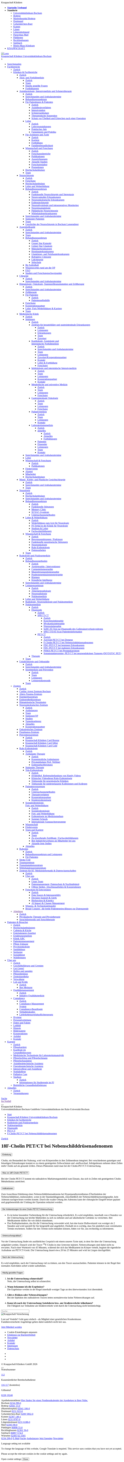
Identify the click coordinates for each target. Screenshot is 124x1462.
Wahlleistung (19, 957)
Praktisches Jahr (39, 129)
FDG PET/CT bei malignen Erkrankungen (64, 648)
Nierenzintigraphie (52, 626)
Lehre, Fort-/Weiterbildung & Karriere (43, 308)
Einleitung (6, 1154)
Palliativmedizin (39, 411)
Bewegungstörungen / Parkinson (47, 539)
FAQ (27, 270)
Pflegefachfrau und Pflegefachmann (30, 1058)
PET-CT (42, 634)
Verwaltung (18, 979)
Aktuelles (48, 436)
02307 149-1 (15, 1416)
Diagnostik (36, 610)
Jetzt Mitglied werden (11, 1327)
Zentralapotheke (21, 976)
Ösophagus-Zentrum (29, 732)
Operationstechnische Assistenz (28, 1066)
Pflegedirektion (20, 974)
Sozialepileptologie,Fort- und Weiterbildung (36, 804)
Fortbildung (37, 143)
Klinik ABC (19, 938)
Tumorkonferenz (33, 721)
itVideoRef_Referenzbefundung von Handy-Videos (56, 775)
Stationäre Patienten (34, 219)
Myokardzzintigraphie (54, 623)
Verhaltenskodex (27, 1012)
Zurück (16, 69)
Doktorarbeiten (38, 550)
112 (3, 1374)
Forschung (30, 181)
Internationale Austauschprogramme (48, 821)
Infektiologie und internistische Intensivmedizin (54, 368)
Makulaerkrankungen (41, 248)
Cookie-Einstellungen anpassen (22, 1332)
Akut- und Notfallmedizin (31, 77)
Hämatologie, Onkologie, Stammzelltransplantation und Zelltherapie (51, 284)
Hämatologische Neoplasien (32, 702)
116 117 (5, 1385)
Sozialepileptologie (40, 811)
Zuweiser (42, 338)
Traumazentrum (26, 862)
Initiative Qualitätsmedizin (31, 995)
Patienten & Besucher (17, 922)
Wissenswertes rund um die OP (40, 267)
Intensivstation (38, 110)
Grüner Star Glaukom (41, 246)
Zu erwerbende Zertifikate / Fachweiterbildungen (54, 838)
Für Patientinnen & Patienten (39, 102)
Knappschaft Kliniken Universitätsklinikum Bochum (26, 56)
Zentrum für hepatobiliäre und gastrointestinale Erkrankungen (60, 324)
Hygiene (17, 1017)
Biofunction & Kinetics (42, 900)
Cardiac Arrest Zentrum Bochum (35, 691)
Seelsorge (18, 952)
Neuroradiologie (39, 593)
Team (28, 83)
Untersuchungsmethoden (43, 515)
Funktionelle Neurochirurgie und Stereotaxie (52, 194)
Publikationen (38, 156)
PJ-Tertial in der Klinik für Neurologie (49, 525)
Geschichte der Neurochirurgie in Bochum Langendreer (52, 224)
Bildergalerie (19, 1031)
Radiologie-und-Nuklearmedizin (34, 555)
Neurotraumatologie (41, 208)
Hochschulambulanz (35, 170)
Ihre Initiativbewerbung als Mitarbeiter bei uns (53, 840)
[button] (6, 1438)
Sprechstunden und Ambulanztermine (43, 96)
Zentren (17, 686)
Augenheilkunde (27, 227)
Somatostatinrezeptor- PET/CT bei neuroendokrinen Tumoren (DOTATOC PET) (82, 653)
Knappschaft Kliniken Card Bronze (42, 740)
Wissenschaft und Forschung (39, 148)
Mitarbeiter (30, 474)
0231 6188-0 (24, 1422)
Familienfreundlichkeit (42, 145)
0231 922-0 (17, 1411)
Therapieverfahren (40, 794)
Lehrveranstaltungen (41, 126)
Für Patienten (31, 295)
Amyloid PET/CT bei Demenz (58, 640)
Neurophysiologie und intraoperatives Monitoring (55, 205)
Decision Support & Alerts (44, 898)
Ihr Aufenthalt (32, 265)
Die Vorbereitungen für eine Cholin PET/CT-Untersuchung (27, 1209)
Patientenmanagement (23, 941)
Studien (29, 718)
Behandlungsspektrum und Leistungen (43, 854)
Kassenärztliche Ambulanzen (45, 759)
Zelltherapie (31, 292)
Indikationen (7, 1188)
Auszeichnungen (39, 159)
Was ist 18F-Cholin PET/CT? (15, 1173)
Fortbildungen (32, 88)
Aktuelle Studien (39, 162)
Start (9, 1114)
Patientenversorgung (35, 786)
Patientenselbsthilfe (40, 300)
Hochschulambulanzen (24, 927)
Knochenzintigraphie (54, 621)
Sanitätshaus (19, 949)
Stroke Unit (24, 859)
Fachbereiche (13, 66)
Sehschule (36, 262)
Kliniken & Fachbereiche (25, 72)
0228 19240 (7, 1395)
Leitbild (17, 1025)
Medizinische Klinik (29, 314)
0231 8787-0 (14, 1419)
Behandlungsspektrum (36, 99)
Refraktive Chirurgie (41, 257)
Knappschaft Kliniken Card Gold (41, 745)
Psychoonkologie (21, 946)
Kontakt (41, 360)
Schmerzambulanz (40, 113)
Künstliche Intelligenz (41, 580)
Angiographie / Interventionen (45, 566)
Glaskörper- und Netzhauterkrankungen (50, 254)
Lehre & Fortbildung (47, 363)
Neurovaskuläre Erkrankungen (46, 197)
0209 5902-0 (27, 1414)
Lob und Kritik (20, 982)
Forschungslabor (39, 164)
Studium (17, 1077)
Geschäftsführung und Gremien (28, 965)
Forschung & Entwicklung (38, 889)
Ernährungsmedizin (22, 936)
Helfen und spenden (23, 971)
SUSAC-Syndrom (40, 512)
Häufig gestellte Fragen (36, 85)
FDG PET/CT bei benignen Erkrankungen (64, 645)
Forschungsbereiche (41, 153)
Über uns (29, 876)
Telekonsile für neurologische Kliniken (50, 781)
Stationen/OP (31, 716)
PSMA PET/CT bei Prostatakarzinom (61, 650)
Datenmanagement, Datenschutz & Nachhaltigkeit (55, 884)
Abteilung (18, 911)
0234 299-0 (15, 1403)
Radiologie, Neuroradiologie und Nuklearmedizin (49, 601)
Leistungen (43, 330)
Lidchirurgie (37, 259)
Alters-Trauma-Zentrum (30, 694)
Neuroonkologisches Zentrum (33, 705)
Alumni (29, 471)
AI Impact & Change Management (48, 903)
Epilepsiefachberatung (42, 764)
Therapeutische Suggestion (44, 115)
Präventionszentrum (28, 735)
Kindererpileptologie (41, 800)
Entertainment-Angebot (24, 933)
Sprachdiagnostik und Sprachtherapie (37, 919)
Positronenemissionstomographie (47, 574)
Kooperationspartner (35, 305)
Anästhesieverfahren (41, 107)
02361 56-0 (22, 1430)
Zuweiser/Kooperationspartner (52, 357)
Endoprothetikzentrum (30, 699)
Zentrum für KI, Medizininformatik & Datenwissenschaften (47, 870)
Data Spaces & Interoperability (46, 895)
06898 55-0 (17, 1427)
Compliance (19, 998)
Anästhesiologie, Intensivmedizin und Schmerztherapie (45, 91)
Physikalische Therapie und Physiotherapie (39, 917)
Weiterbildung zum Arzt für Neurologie (50, 523)
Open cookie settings (11, 1459)
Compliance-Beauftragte (31, 1009)
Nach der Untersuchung (12, 1257)
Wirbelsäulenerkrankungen (44, 213)
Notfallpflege (19, 1071)
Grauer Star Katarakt (41, 243)
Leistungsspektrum (34, 585)
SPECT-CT (43, 615)
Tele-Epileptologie (34, 770)
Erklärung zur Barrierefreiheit (21, 1335)
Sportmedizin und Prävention (39, 669)
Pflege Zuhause (20, 944)
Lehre (28, 121)
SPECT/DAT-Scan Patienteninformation (63, 631)
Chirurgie (23, 276)
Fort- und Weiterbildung (42, 813)
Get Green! (18, 968)
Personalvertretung (22, 1020)
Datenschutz (13, 1348)
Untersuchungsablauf (11, 1235)
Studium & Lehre (39, 528)
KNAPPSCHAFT (16, 48)
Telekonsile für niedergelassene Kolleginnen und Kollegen (59, 783)
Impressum (12, 1345)
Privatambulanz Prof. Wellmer (45, 762)
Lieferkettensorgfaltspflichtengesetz (36, 1014)
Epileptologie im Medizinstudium (47, 816)
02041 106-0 (24, 1408)
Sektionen (30, 319)
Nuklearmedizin (39, 596)
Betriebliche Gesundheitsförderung (30, 1085)
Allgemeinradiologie (41, 591)
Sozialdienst (19, 955)
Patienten (42, 441)
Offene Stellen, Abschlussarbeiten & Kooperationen (56, 887)
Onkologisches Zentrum (30, 729)
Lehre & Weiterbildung (36, 517)
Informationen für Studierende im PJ (36, 1082)
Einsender (42, 444)
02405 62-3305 (18, 1435)
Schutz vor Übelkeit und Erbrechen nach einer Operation (58, 118)
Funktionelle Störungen (42, 506)
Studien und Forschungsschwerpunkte (43, 273)
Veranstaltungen (21, 1093)
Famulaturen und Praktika (43, 132)
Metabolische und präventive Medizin (49, 384)
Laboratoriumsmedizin (42, 425)
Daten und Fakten (21, 1022)
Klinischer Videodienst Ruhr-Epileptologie (51, 778)
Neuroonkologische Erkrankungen (47, 200)
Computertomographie (42, 569)
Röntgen (35, 577)
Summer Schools (39, 819)
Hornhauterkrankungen (42, 251)
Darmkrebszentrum (28, 697)
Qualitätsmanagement (23, 990)
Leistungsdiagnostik (41, 680)
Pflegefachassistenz (22, 1060)
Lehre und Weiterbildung (37, 186)
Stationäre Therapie (34, 767)
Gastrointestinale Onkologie (44, 398)
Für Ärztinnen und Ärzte (37, 134)
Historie (17, 1028)
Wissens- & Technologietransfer (40, 906)
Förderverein (31, 468)
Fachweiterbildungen (41, 531)
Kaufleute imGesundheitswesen (22, 1051)
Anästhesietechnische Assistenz (28, 1063)
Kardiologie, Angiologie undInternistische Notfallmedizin (45, 342)
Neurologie (24, 490)
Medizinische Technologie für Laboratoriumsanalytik (38, 1055)
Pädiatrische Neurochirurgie (44, 210)
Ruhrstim (23, 849)
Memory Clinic (38, 509)
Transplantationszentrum (31, 865)
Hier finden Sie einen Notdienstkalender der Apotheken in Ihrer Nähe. (54, 1400)
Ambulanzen (31, 710)
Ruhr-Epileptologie (40, 547)
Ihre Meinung (25, 987)
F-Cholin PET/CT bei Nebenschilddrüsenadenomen (68, 642)
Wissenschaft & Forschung (38, 460)
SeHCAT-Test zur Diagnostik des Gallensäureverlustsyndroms (73, 629)
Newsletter (12, 1337)
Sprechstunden (14, 64)
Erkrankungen (44, 333)
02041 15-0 (14, 1406)
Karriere (35, 140)
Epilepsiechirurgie (40, 202)
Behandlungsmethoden (36, 561)
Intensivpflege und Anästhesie (27, 1069)
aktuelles (42, 430)
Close (25, 1459)
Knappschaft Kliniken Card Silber (41, 743)
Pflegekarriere (20, 1047)
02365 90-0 (11, 1425)
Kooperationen (20, 1033)
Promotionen (37, 167)
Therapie (35, 656)
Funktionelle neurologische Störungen (49, 542)
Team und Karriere (34, 830)
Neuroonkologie (39, 544)
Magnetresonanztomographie (45, 572)
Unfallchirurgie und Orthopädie (34, 661)
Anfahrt (17, 1036)
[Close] (2, 1367)
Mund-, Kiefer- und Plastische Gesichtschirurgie (42, 479)
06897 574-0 (17, 1433)
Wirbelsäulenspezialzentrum (32, 868)
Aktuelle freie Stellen (41, 843)
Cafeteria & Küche (22, 930)
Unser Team (37, 881)
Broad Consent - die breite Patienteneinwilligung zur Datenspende (56, 908)
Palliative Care (20, 1074)
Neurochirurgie (26, 175)
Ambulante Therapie (35, 754)
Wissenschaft (31, 824)
